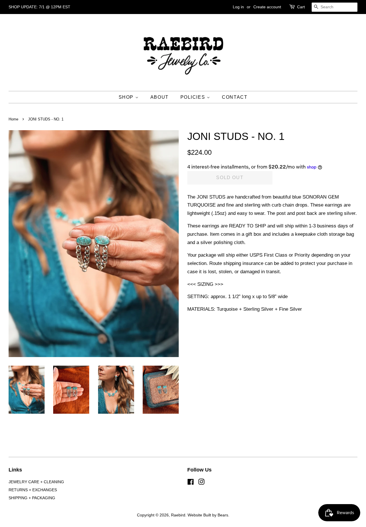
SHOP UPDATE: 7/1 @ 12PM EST (39, 7)
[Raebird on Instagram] (201, 483)
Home (13, 119)
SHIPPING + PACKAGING (32, 498)
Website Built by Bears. (208, 515)
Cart (301, 7)
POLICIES (193, 97)
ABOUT (159, 97)
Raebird (178, 515)
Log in (238, 7)
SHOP (127, 97)
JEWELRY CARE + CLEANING (36, 482)
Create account (267, 7)
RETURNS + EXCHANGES (33, 490)
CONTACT (234, 97)
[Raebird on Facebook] (190, 483)
